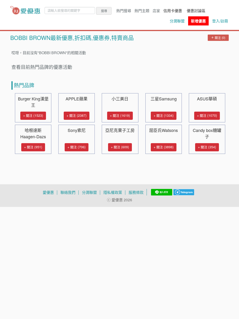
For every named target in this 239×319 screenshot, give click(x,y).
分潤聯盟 (177, 21)
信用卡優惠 (172, 10)
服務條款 (136, 192)
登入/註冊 (220, 21)
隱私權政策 (112, 192)
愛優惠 (48, 192)
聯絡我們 (67, 192)
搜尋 (104, 10)
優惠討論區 (196, 10)
